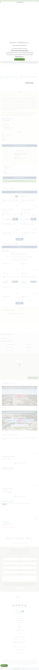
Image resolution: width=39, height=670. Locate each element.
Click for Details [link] (19, 59)
